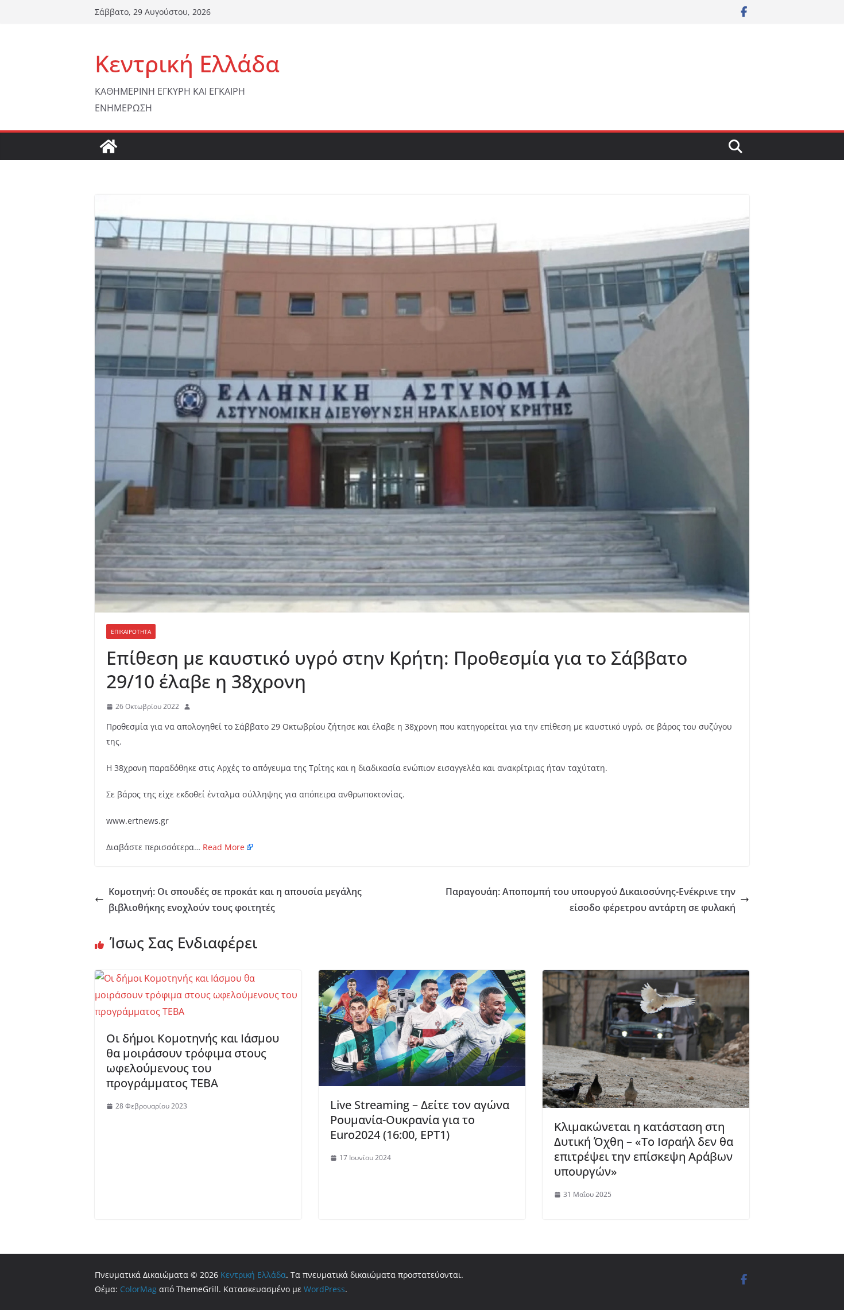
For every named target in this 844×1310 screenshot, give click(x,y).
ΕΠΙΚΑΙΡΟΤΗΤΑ (131, 631)
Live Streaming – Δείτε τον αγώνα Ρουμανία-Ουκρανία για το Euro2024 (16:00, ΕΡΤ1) (419, 1119)
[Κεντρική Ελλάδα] (108, 146)
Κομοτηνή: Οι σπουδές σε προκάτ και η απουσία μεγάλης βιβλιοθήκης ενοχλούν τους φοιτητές (235, 899)
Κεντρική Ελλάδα (187, 63)
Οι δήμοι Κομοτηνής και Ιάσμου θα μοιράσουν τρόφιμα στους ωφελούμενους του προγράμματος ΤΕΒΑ (192, 1060)
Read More (224, 847)
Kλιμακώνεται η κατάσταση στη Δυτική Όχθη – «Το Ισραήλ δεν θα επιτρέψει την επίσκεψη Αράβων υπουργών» (643, 1149)
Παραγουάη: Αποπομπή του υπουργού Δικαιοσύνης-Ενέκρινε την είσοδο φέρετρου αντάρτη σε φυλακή (590, 899)
